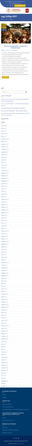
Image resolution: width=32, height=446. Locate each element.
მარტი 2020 (3, 323)
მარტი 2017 (3, 383)
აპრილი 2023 (4, 225)
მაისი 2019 (3, 349)
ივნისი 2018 (3, 373)
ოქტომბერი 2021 (4, 273)
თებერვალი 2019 (4, 357)
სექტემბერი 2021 (4, 275)
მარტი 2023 (3, 228)
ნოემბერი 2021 (4, 270)
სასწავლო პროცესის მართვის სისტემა (10, 430)
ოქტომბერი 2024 (5, 178)
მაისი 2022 (3, 254)
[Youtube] (10, 6)
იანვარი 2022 (4, 265)
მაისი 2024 (3, 191)
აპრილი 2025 (4, 165)
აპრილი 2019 (4, 352)
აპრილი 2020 (4, 320)
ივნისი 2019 (3, 346)
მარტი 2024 (3, 196)
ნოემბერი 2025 (4, 146)
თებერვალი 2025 (5, 170)
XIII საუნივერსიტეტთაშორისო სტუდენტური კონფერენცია (13, 108)
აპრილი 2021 (4, 288)
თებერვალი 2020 (5, 325)
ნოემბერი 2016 (4, 386)
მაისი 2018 (3, 375)
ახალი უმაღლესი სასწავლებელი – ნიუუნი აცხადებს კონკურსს (14, 110)
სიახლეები (15, 50)
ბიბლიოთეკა (5, 427)
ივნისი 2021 (3, 283)
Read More (5, 77)
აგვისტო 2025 (4, 154)
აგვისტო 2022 (4, 246)
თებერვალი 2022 (5, 262)
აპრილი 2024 (4, 194)
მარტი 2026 (3, 136)
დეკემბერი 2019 (4, 331)
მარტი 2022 (3, 260)
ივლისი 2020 (4, 312)
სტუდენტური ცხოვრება (7, 432)
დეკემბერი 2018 (4, 362)
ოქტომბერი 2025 (5, 149)
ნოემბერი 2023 (4, 207)
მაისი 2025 (3, 162)
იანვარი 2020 (4, 328)
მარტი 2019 (3, 354)
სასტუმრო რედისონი (6, 404)
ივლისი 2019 (4, 344)
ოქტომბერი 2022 (5, 241)
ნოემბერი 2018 (4, 365)
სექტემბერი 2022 (5, 244)
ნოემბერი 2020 (4, 302)
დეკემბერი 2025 (4, 144)
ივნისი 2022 (3, 252)
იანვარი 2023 (4, 233)
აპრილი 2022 (4, 257)
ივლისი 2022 (4, 249)
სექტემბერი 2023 (5, 212)
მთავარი (4, 394)
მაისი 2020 (3, 317)
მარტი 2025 (3, 167)
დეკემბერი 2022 (4, 236)
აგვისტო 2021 (4, 278)
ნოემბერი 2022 (4, 239)
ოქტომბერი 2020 (5, 304)
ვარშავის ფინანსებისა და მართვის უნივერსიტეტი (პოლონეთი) (15, 409)
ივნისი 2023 (3, 220)
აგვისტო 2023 (4, 215)
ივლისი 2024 (4, 186)
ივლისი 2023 (4, 217)
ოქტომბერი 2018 (4, 367)
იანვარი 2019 (4, 360)
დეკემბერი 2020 (4, 299)
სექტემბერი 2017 (4, 381)
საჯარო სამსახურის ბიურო (7, 407)
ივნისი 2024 (3, 189)
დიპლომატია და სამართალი (8, 420)
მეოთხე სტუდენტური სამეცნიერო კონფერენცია (15, 47)
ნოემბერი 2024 (4, 175)
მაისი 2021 (3, 286)
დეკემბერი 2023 (4, 204)
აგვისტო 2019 (4, 341)
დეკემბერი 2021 (4, 267)
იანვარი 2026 (4, 141)
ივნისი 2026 (3, 128)
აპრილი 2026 (4, 133)
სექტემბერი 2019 (4, 338)
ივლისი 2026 (4, 125)
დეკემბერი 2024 (4, 173)
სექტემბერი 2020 (5, 307)
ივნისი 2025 (3, 160)
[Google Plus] (13, 6)
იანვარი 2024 (4, 202)
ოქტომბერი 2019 (4, 336)
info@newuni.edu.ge (16, 3)
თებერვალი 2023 (5, 231)
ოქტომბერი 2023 (5, 210)
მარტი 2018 (3, 378)
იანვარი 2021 (4, 296)
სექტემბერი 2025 (5, 152)
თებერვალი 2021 (4, 294)
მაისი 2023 (3, 223)
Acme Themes (20, 443)
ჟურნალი (4, 417)
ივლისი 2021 (4, 281)
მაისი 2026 (3, 131)
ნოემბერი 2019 (4, 333)
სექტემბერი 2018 (4, 370)
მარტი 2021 (3, 291)
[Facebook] (7, 6)
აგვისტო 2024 (4, 183)
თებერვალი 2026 (5, 139)
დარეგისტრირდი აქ (20, 5)
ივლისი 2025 (4, 157)
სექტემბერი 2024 (5, 181)
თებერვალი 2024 (5, 199)
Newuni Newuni (6, 50)
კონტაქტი (4, 397)
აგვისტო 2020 (4, 310)
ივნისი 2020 (3, 315)
